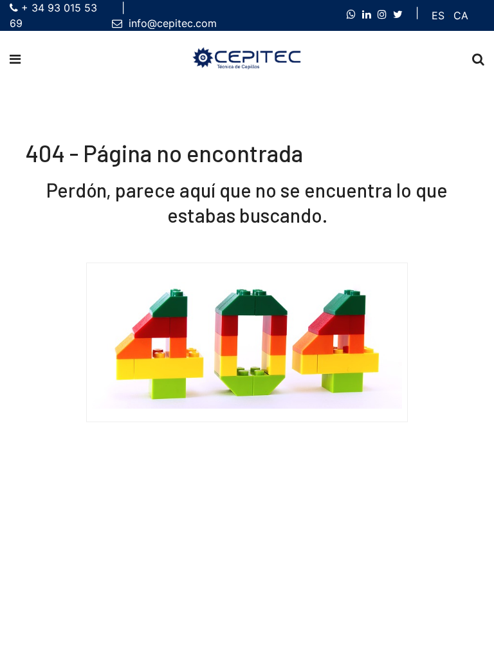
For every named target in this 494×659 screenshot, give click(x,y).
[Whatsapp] (351, 14)
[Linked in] (366, 14)
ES (438, 15)
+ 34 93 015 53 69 (53, 15)
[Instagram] (382, 14)
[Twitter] (398, 14)
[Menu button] (15, 59)
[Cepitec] (247, 59)
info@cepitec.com (169, 23)
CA (460, 15)
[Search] (478, 59)
